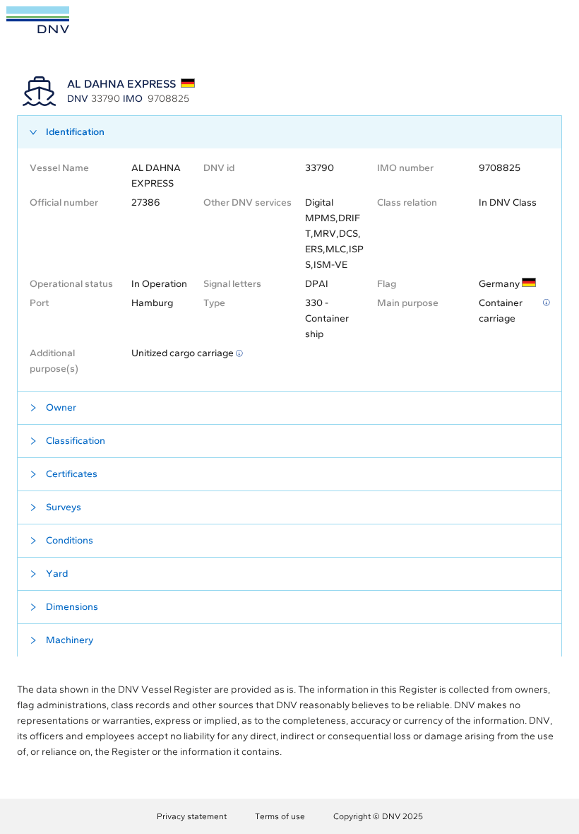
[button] (289, 132)
